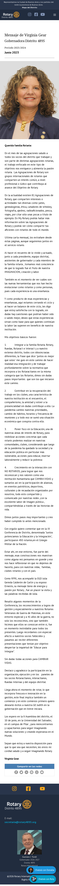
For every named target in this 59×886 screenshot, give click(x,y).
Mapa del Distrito (29, 7)
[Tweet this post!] (21, 773)
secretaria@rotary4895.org (20, 822)
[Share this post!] (16, 773)
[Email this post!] (42, 773)
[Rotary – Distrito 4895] (11, 15)
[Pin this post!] (31, 773)
